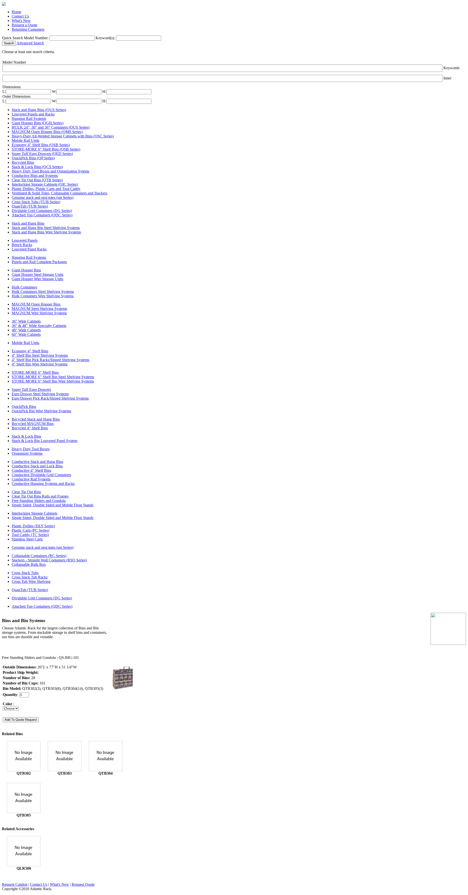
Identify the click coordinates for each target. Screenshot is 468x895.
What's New (21, 21)
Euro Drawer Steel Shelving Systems (40, 394)
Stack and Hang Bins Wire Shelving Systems (46, 232)
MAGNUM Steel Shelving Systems (39, 309)
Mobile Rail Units (25, 140)
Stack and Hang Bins (28, 223)
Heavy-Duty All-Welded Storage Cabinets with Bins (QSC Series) (63, 136)
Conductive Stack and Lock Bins (37, 466)
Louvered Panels (25, 240)
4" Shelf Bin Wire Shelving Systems (40, 364)
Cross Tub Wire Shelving (31, 581)
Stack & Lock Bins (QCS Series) (37, 167)
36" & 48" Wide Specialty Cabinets (39, 326)
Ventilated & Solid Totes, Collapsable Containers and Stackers (59, 193)
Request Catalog (14, 884)
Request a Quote (24, 25)
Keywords (451, 68)
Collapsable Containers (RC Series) (39, 556)
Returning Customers (28, 29)
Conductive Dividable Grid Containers (41, 475)
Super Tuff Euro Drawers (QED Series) (42, 154)
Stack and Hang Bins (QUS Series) (39, 110)
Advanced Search (30, 43)
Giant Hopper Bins (26, 270)
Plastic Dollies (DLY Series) (33, 526)
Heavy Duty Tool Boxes (30, 449)
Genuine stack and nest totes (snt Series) (42, 197)
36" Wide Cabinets (26, 321)
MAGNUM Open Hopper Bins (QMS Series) (47, 132)
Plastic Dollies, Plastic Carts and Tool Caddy (46, 189)
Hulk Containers (24, 287)
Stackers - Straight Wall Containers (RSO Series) (49, 560)
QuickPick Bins (24, 406)
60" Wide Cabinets (26, 334)
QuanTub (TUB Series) (30, 206)
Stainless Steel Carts (27, 539)
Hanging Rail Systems (29, 118)
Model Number (14, 62)
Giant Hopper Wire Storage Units (37, 279)
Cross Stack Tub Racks (30, 577)
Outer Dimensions (16, 96)
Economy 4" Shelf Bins (30, 351)
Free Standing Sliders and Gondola (39, 501)
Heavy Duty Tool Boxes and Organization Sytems (50, 171)
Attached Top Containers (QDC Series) (42, 215)
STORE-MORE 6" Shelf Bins (35, 372)
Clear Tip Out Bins (26, 492)
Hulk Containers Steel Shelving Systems (43, 291)
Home (16, 12)
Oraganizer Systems (27, 453)
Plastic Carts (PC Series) (30, 530)
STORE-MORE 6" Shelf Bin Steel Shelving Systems (53, 377)
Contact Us (20, 16)
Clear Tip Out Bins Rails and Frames (40, 496)
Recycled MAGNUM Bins (33, 424)
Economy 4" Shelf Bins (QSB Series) (41, 145)
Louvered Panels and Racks (33, 114)
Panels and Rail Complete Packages (39, 262)
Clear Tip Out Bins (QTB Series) (37, 180)
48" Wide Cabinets (26, 330)
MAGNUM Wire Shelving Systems (39, 313)
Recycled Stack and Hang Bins (36, 419)
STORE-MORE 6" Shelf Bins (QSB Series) (46, 149)
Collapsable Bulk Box (29, 564)
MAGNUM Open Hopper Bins (36, 304)
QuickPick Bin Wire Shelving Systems (41, 411)
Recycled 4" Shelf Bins (30, 428)
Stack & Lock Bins (26, 436)
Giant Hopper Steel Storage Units (37, 274)
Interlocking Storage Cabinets (34, 513)
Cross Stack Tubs (25, 573)
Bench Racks (22, 245)
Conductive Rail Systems (31, 479)
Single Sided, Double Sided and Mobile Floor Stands (52, 505)
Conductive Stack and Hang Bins (37, 462)
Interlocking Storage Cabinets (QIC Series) (45, 184)
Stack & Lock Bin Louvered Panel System (44, 441)
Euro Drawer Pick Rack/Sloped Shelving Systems (50, 398)
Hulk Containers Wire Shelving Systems (43, 296)
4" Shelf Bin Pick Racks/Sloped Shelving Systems (50, 360)
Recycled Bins (23, 162)
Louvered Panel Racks (29, 249)
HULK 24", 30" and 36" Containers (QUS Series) (50, 127)
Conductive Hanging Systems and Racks (43, 483)
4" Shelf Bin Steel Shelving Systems (40, 355)
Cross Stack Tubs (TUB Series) (36, 202)
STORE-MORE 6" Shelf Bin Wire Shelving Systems (53, 381)
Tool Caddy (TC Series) (30, 535)
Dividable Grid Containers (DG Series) (42, 211)
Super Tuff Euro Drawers (31, 389)
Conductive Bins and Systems (35, 175)
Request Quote (83, 884)
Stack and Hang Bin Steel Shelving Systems (46, 228)
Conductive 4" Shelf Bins (31, 470)
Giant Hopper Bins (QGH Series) (37, 123)
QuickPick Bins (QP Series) (33, 158)
